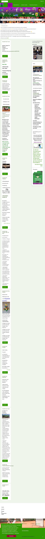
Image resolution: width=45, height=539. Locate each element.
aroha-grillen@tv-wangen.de (37, 75)
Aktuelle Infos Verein (6, 408)
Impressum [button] (17, 533)
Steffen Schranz (24, 523)
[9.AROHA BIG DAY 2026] (37, 52)
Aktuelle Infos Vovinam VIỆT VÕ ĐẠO (5, 232)
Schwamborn (38, 523)
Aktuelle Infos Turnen (6, 41)
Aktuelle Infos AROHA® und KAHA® (4, 61)
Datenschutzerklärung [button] (9, 533)
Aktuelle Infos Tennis (6, 96)
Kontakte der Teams (18, 9)
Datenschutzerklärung (24, 530)
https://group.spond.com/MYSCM (12, 51)
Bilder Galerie (28, 9)
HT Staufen (5, 495)
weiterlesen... (5, 56)
